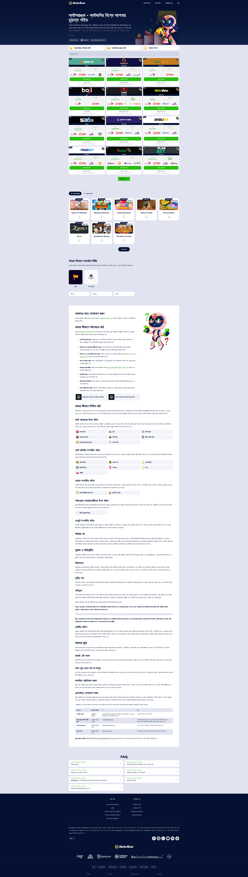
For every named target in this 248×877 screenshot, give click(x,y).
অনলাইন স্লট (146, 3)
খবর (178, 3)
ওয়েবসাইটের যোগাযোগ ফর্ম (105, 318)
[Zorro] (79, 233)
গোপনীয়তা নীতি (137, 808)
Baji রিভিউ (87, 111)
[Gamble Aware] (147, 856)
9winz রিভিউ (124, 171)
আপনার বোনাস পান (86, 79)
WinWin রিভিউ (161, 111)
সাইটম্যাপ (159, 874)
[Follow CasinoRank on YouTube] (168, 838)
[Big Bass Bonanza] (101, 209)
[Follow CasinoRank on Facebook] (154, 838)
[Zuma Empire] (168, 209)
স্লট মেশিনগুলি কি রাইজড (112, 804)
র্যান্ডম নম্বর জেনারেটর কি (113, 818)
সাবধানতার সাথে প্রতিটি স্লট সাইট (86, 332)
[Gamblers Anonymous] (90, 856)
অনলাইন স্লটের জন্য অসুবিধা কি (112, 811)
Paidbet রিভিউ (87, 171)
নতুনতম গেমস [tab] (89, 193)
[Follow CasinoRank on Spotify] (173, 838)
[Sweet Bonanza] (124, 209)
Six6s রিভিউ (87, 142)
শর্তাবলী (88, 874)
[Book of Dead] (146, 209)
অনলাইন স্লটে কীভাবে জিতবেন (112, 815)
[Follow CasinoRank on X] (163, 838)
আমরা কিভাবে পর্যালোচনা (137, 811)
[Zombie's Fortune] (124, 233)
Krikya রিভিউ (86, 82)
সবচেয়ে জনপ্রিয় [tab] (76, 193)
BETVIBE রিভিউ (124, 142)
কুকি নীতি (110, 874)
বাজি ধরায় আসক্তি (135, 874)
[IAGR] (80, 856)
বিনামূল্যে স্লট (169, 3)
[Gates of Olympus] (79, 209)
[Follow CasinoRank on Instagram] (159, 838)
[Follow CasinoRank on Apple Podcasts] (177, 838)
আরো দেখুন (122, 179)
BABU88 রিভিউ (161, 142)
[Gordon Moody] (121, 856)
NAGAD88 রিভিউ (124, 82)
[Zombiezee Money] (101, 233)
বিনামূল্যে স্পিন (127, 354)
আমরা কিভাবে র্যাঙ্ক (137, 815)
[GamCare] (104, 856)
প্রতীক (112, 808)
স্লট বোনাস (158, 3)
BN (71, 838)
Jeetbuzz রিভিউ (161, 82)
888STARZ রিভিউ (124, 111)
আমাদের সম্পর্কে (137, 804)
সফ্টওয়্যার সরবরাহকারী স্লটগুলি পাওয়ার (115, 367)
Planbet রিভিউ (161, 171)
